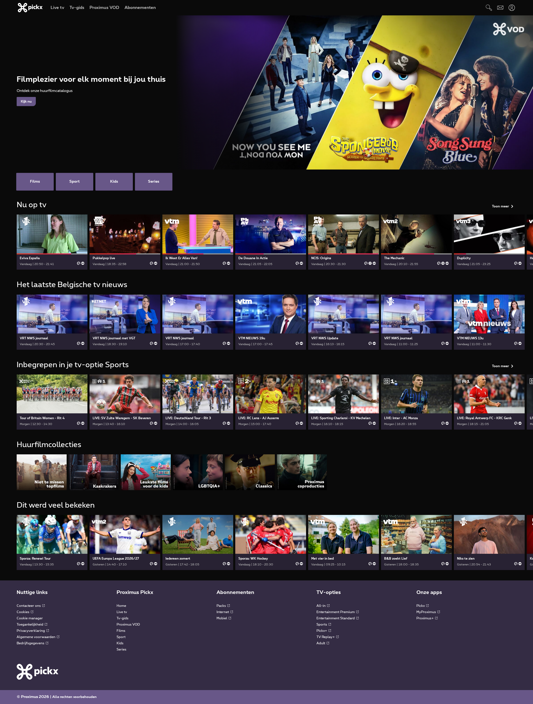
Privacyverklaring (31, 630)
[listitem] (42, 472)
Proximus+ (425, 618)
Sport (121, 637)
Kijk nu (26, 101)
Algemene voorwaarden (36, 637)
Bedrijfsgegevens (31, 643)
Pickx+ (322, 630)
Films (121, 630)
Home (121, 605)
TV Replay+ (326, 637)
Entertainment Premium (336, 612)
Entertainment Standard (336, 618)
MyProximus (426, 612)
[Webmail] (500, 7)
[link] (52, 242)
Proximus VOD (128, 624)
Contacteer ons (29, 605)
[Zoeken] (488, 7)
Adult (321, 643)
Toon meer (500, 206)
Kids (120, 643)
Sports (322, 624)
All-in (321, 605)
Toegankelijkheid (30, 624)
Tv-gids (122, 618)
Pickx (421, 605)
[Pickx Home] (37, 671)
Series (121, 649)
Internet (223, 612)
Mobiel (222, 618)
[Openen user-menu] (511, 7)
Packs (222, 605)
